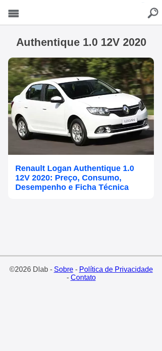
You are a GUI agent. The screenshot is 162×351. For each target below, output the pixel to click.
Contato (83, 277)
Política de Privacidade (116, 269)
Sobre (63, 269)
